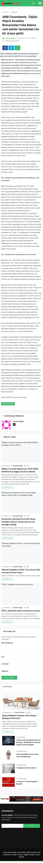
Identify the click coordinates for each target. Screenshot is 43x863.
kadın (38, 855)
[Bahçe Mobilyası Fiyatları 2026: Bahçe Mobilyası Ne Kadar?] (21, 700)
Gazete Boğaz (10, 38)
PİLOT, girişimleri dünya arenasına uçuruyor (21, 611)
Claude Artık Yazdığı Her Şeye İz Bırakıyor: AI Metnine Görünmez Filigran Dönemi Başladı (28, 742)
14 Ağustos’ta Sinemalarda (26, 768)
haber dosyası (32, 852)
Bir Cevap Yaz (8, 404)
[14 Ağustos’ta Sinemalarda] (8, 768)
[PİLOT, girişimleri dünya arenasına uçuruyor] (21, 594)
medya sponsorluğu (10, 852)
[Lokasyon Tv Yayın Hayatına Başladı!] (8, 782)
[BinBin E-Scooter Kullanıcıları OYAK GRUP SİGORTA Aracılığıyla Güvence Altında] (21, 452)
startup (20, 855)
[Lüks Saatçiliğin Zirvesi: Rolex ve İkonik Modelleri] (8, 755)
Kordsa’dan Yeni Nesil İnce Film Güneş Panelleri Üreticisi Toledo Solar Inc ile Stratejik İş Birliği (18, 522)
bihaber (14, 855)
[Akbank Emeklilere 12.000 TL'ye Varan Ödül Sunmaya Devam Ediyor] (21, 553)
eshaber (32, 855)
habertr (21, 857)
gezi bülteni (22, 852)
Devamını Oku (7, 487)
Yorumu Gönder (9, 677)
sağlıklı (26, 855)
